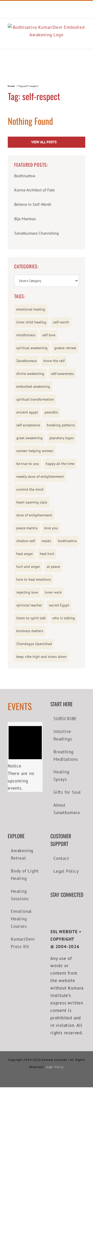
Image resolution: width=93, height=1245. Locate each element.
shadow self (25, 540)
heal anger (24, 553)
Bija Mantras (25, 218)
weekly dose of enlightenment (40, 476)
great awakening (29, 438)
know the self (54, 360)
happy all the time (60, 463)
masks (46, 540)
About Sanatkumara (66, 808)
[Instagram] (67, 909)
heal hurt (47, 553)
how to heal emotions (33, 579)
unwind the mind (29, 489)
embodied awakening (33, 386)
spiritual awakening (32, 348)
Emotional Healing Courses (21, 918)
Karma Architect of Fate (34, 189)
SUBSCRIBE (65, 718)
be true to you (27, 463)
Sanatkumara (26, 360)
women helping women (34, 450)
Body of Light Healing (24, 874)
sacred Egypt (59, 605)
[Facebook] (52, 909)
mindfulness (25, 335)
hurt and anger (28, 566)
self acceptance (28, 425)
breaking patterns (61, 425)
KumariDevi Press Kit (23, 942)
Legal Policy (66, 871)
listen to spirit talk (31, 618)
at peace (53, 566)
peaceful (51, 412)
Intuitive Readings (62, 735)
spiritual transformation (35, 399)
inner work (53, 592)
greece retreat (65, 348)
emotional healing (30, 309)
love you (51, 528)
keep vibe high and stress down (41, 656)
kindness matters (29, 631)
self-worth (61, 322)
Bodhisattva (24, 175)
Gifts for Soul (67, 792)
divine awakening (30, 373)
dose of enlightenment (34, 515)
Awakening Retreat (22, 854)
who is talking (63, 618)
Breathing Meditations (65, 755)
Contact (61, 858)
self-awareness (62, 373)
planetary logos (61, 438)
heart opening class (31, 502)
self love (48, 335)
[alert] (25, 757)
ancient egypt (27, 412)
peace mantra (26, 528)
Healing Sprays (61, 775)
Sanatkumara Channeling (36, 233)
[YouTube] (59, 909)
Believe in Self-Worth (32, 204)
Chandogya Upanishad (34, 643)
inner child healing (31, 322)
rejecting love (27, 592)
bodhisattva (67, 540)
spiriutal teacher (29, 605)
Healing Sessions (19, 895)
